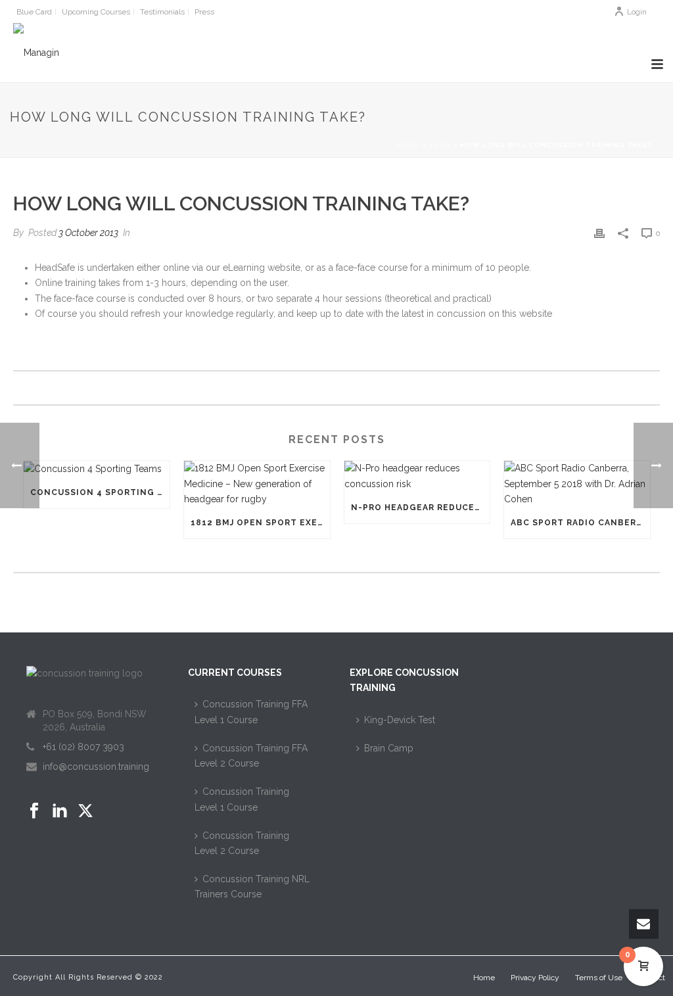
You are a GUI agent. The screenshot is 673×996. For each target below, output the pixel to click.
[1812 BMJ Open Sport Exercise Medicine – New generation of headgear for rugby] (257, 484)
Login (637, 11)
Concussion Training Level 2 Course (242, 843)
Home (409, 145)
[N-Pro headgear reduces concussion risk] (417, 476)
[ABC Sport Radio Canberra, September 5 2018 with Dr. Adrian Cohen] (577, 484)
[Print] (599, 233)
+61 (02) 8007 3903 (83, 747)
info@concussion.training (96, 766)
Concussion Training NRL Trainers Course (252, 886)
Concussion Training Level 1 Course (242, 799)
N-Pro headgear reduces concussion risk (420, 507)
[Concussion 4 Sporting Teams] (97, 469)
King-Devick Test (399, 720)
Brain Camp (388, 748)
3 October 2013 (88, 232)
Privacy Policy (535, 977)
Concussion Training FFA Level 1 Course (251, 711)
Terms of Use (598, 977)
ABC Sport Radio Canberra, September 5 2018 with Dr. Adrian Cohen (580, 522)
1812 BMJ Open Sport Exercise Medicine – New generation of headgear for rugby (260, 522)
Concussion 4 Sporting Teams (100, 492)
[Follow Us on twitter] (85, 811)
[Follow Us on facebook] (34, 811)
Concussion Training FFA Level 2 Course (251, 756)
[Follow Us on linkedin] (60, 811)
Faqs (440, 145)
